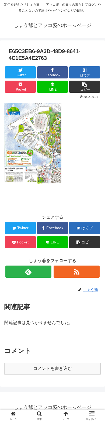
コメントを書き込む (52, 368)
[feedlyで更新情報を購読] (28, 272)
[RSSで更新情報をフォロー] (77, 272)
